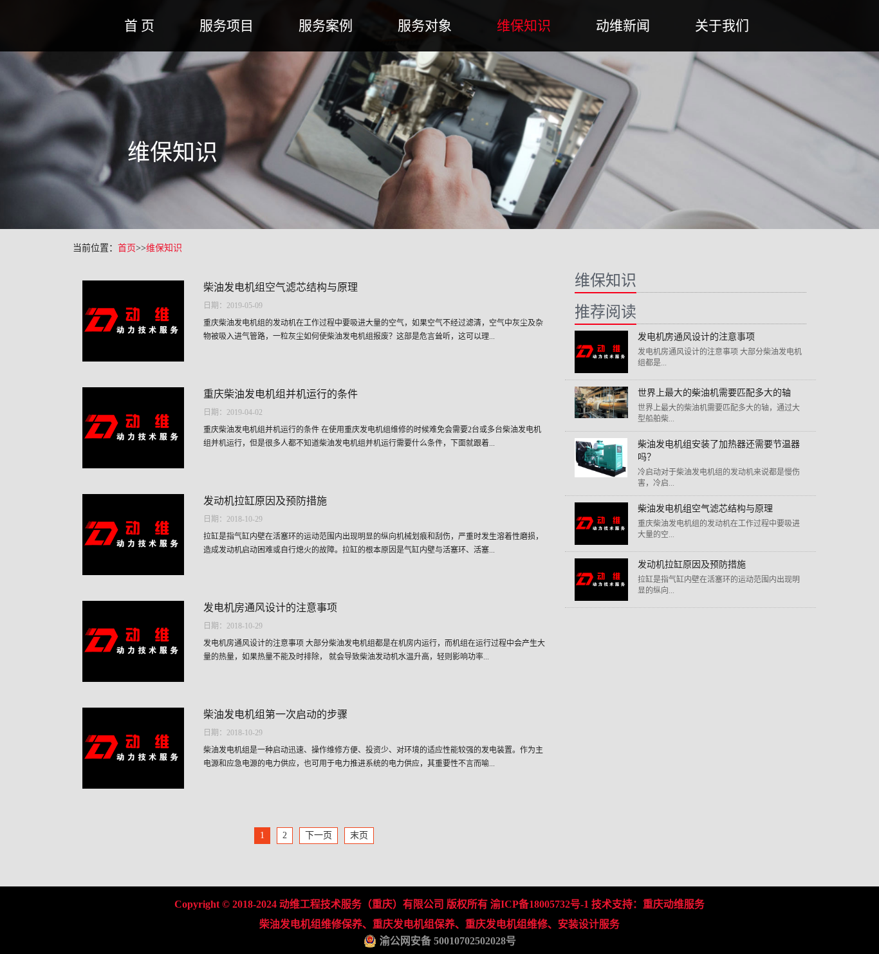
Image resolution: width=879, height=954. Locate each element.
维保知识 (524, 25)
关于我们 (722, 25)
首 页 (139, 25)
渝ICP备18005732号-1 (539, 904)
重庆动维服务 (674, 904)
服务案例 (326, 25)
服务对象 (425, 25)
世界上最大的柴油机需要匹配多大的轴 (714, 393)
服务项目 (226, 25)
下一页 (318, 835)
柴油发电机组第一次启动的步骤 (275, 714)
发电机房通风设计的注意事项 (270, 607)
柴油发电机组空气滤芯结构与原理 (280, 287)
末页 (359, 835)
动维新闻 (623, 25)
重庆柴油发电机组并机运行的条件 (280, 394)
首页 (127, 248)
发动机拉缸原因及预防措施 (265, 500)
